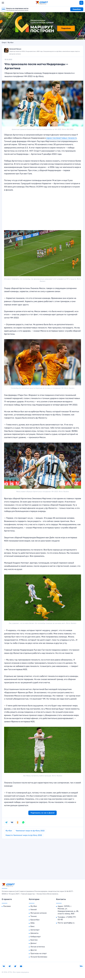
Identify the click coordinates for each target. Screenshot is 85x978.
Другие (33, 950)
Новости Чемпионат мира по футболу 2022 (24, 835)
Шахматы (34, 933)
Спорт (4, 42)
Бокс (32, 926)
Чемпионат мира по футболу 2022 (30, 831)
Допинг (33, 943)
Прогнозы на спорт (38, 953)
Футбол (10, 42)
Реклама (7, 906)
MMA (32, 923)
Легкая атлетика (37, 947)
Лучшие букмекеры (38, 957)
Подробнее (77, 9)
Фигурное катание (38, 913)
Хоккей (33, 909)
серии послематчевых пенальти (61, 138)
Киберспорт (35, 937)
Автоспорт (35, 930)
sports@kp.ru (69, 923)
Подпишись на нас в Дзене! (42, 813)
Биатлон (34, 940)
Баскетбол (34, 920)
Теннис (33, 916)
